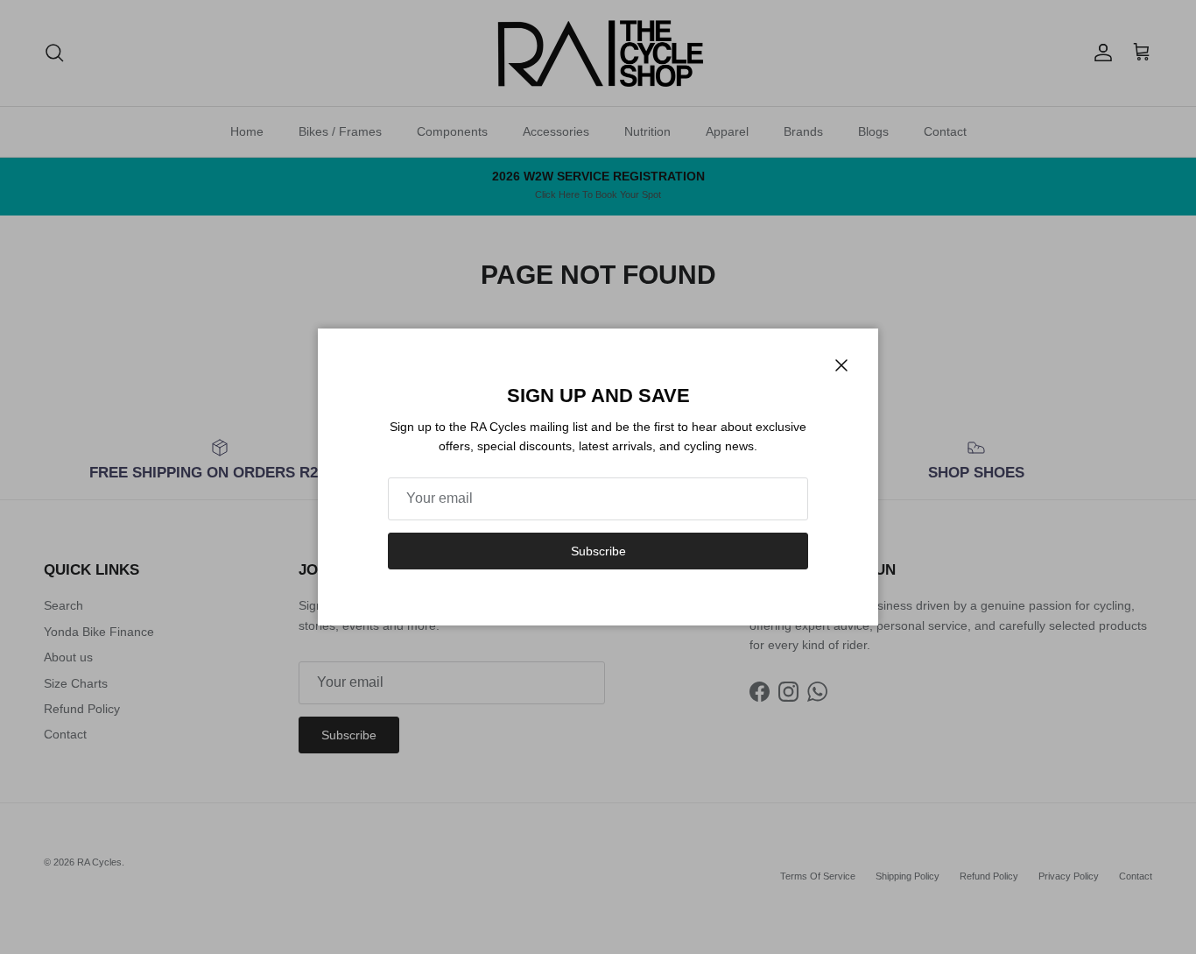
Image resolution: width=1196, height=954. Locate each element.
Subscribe (598, 551)
